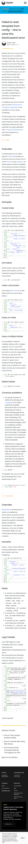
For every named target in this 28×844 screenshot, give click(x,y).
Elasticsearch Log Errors (18, 797)
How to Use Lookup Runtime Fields (12, 736)
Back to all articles (9, 757)
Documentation (17, 785)
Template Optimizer (13, 130)
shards (9, 162)
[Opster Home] (7, 3)
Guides (15, 790)
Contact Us (8, 824)
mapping (8, 402)
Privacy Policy (6, 841)
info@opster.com (6, 790)
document (15, 290)
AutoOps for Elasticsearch (5, 776)
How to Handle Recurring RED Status (14, 742)
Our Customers (5, 788)
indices (11, 156)
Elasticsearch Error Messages (18, 793)
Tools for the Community (17, 776)
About (3, 785)
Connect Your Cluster (15, 11)
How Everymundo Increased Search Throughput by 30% (12, 750)
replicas (19, 162)
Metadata (6, 510)
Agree (22, 838)
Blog (15, 788)
